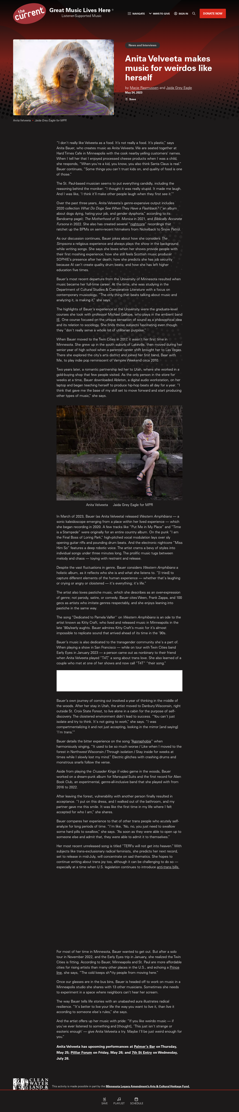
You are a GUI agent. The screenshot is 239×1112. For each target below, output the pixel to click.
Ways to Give (161, 13)
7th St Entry (142, 1052)
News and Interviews (142, 45)
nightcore (137, 224)
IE (58, 320)
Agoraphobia (141, 741)
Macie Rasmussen (144, 88)
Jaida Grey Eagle (179, 88)
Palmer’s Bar (144, 1046)
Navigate (138, 13)
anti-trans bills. (168, 867)
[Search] (194, 13)
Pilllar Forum (81, 1052)
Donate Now (212, 13)
